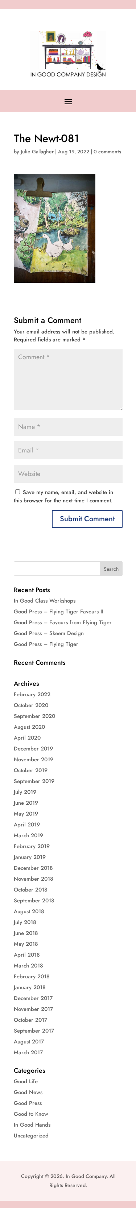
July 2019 (25, 792)
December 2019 (33, 749)
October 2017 (30, 1020)
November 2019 (33, 759)
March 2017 (28, 1052)
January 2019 (30, 857)
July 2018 (25, 922)
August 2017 (29, 1042)
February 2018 (32, 977)
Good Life (26, 1081)
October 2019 (31, 770)
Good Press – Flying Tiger (46, 644)
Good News (28, 1092)
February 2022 (32, 694)
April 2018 (27, 955)
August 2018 (29, 911)
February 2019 (32, 846)
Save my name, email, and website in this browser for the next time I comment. (63, 496)
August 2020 (29, 727)
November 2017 (33, 1009)
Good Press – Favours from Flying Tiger (63, 622)
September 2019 (34, 781)
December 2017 (33, 998)
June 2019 (26, 803)
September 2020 (34, 716)
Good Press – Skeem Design (49, 633)
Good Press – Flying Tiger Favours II (58, 612)
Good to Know (31, 1114)
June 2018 (26, 933)
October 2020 (31, 705)
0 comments (107, 151)
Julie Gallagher (37, 151)
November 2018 (33, 879)
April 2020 (27, 738)
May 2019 (26, 814)
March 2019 (28, 835)
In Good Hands (32, 1125)
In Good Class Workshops (44, 601)
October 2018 (31, 890)
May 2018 (26, 944)
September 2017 (34, 1031)
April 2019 (27, 825)
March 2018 (28, 966)
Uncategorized (31, 1136)
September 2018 (34, 901)
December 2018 (33, 868)
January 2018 (30, 987)
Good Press (28, 1103)
